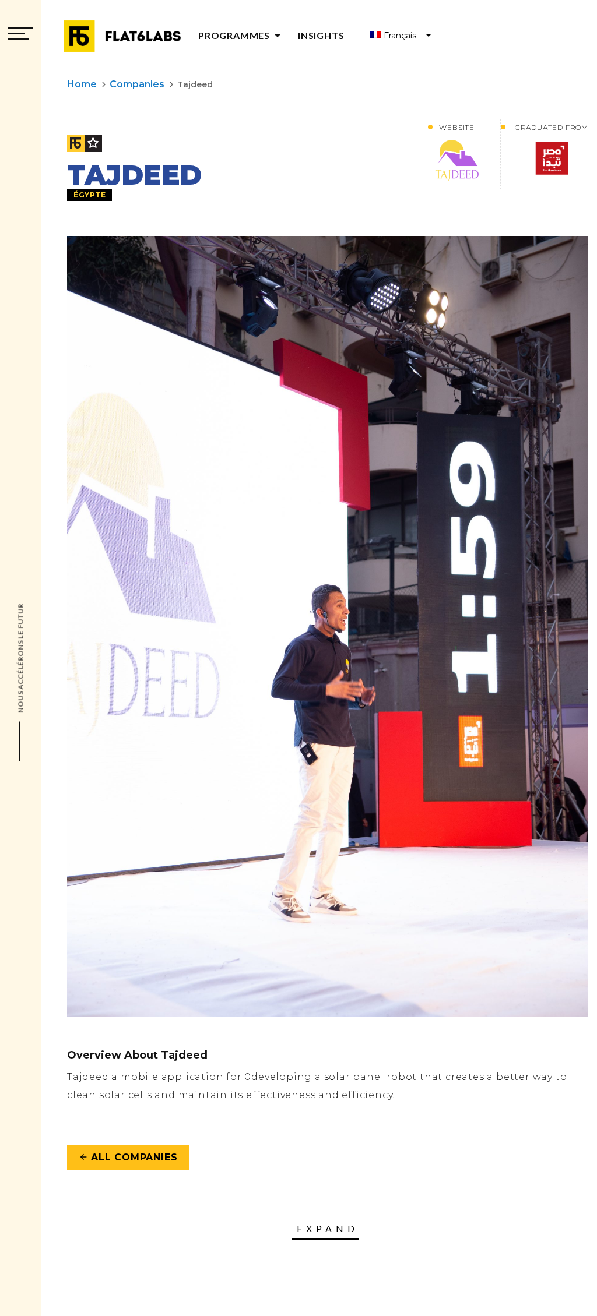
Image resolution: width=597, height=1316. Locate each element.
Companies (137, 84)
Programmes (241, 35)
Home (82, 84)
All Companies (128, 1157)
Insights (321, 35)
